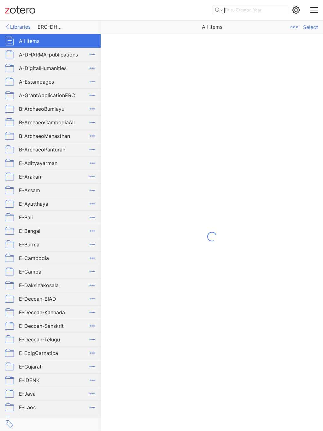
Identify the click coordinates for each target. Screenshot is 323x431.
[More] (92, 54)
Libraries (20, 27)
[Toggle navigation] (314, 10)
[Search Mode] (219, 10)
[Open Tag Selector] (9, 424)
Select (310, 27)
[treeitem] (50, 41)
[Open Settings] (296, 10)
